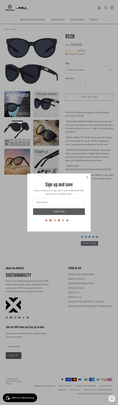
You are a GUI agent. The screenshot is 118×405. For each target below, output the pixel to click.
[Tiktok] (63, 220)
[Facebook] (51, 220)
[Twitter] (46, 220)
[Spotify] (67, 220)
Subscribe (59, 211)
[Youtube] (59, 220)
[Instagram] (55, 220)
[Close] (87, 177)
